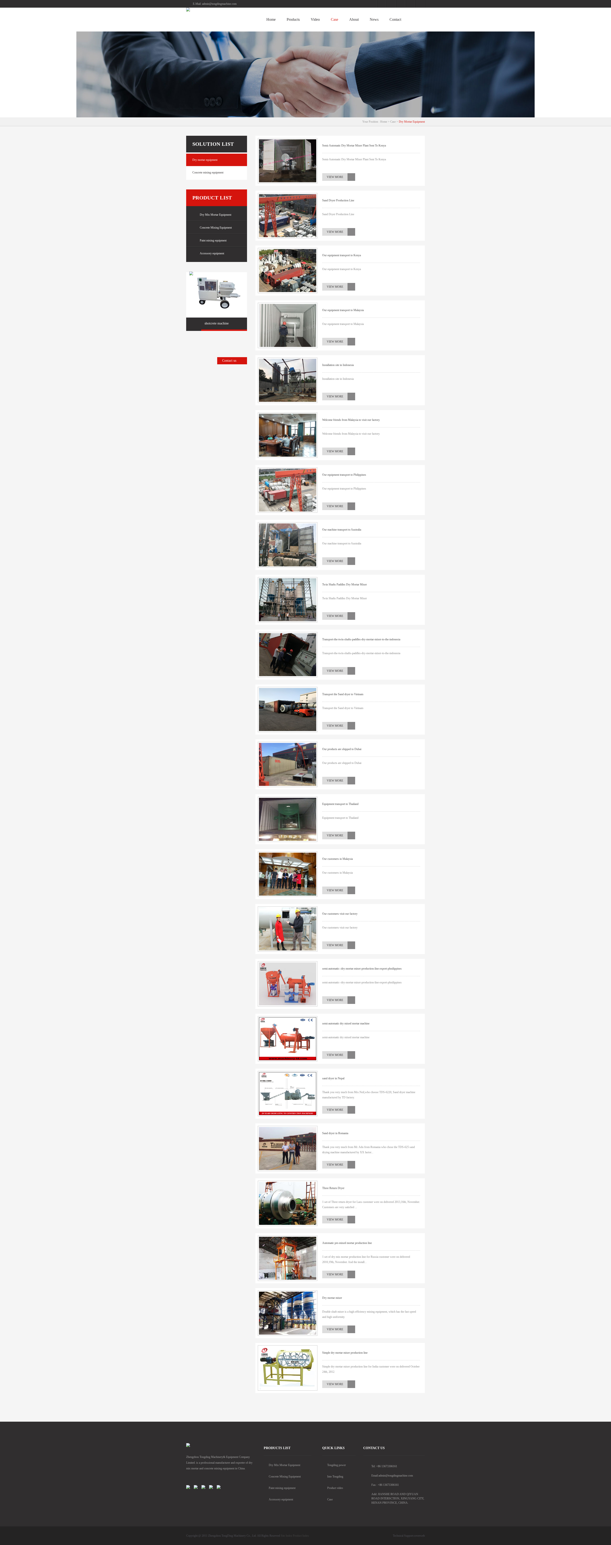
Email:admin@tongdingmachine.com (392, 1475)
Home (271, 19)
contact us (374, 1448)
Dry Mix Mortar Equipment (215, 214)
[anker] (219, 9)
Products (293, 19)
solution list (213, 144)
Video (315, 19)
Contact (395, 19)
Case (334, 19)
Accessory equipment (212, 253)
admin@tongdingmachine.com (219, 3)
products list (277, 1448)
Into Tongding (335, 1476)
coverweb (419, 1535)
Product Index (301, 1535)
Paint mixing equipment (213, 240)
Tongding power (336, 1465)
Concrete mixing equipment (207, 172)
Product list (212, 198)
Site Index (286, 1535)
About (354, 19)
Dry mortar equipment (412, 121)
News (374, 19)
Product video (335, 1488)
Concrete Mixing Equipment (216, 227)
